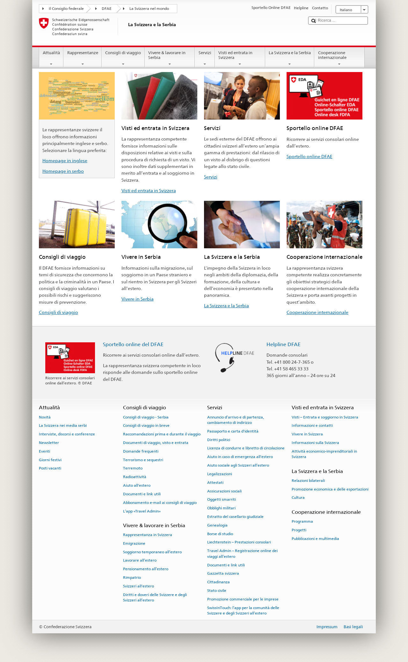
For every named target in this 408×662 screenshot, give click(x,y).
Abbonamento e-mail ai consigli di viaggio (160, 502)
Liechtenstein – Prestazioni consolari (239, 542)
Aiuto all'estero (136, 485)
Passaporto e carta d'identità (233, 431)
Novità (45, 417)
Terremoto (132, 468)
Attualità (51, 52)
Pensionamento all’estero (145, 569)
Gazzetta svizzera (223, 573)
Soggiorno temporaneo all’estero (152, 552)
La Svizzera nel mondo (149, 8)
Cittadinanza (218, 582)
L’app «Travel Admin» (142, 511)
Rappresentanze (82, 52)
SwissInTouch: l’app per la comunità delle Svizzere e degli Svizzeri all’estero (243, 610)
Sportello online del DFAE (133, 344)
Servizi (205, 52)
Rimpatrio (132, 577)
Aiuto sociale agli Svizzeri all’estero (238, 465)
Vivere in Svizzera (307, 434)
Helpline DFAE (283, 344)
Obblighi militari (221, 508)
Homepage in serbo (63, 171)
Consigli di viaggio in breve (146, 425)
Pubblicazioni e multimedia (315, 538)
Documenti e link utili (142, 494)
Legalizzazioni (219, 474)
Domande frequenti (140, 451)
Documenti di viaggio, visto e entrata (155, 442)
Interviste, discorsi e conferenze (67, 434)
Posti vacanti (50, 468)
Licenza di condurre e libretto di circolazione (246, 448)
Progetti (299, 530)
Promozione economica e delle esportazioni (330, 489)
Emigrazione (134, 543)
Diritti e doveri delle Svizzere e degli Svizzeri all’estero (155, 597)
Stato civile (216, 590)
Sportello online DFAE (309, 156)
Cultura (298, 497)
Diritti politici (218, 440)
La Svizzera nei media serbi (63, 425)
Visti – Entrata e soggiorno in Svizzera (325, 417)
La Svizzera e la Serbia (290, 52)
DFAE (107, 8)
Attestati (215, 482)
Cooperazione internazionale (332, 55)
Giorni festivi (50, 459)
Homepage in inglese (64, 160)
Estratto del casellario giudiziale (235, 516)
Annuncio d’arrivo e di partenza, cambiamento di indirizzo (235, 420)
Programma (302, 521)
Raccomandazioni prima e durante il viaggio (161, 434)
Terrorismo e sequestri (143, 459)
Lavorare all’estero (140, 560)
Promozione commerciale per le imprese (243, 599)
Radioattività (134, 477)
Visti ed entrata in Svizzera (235, 55)
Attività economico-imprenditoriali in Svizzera (324, 454)
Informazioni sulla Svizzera (315, 442)
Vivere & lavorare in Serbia (167, 55)
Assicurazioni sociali (224, 491)
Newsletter (49, 442)
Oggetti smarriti (221, 499)
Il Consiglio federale (66, 8)
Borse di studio (220, 533)
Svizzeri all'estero (138, 586)
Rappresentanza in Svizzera (147, 535)
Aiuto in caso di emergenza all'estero (240, 457)
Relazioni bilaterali (308, 480)
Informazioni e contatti (312, 425)
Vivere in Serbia (137, 299)
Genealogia (217, 525)
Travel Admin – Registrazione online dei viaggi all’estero (242, 553)
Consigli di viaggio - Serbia (146, 417)
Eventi (44, 451)
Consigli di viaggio (123, 52)
